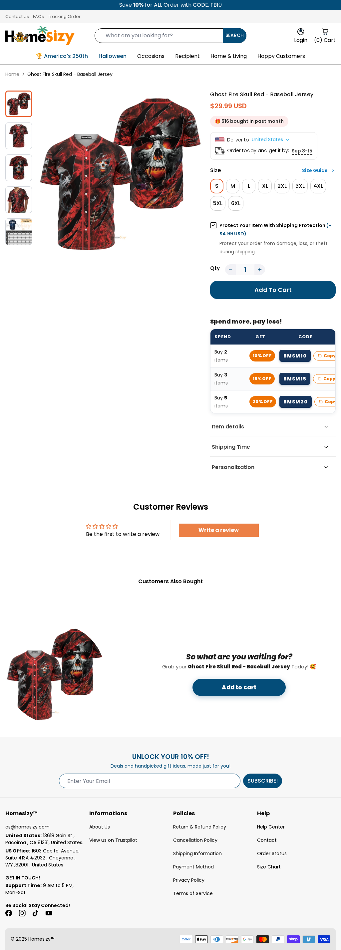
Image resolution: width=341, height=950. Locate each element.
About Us (99, 827)
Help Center (271, 827)
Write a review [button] (218, 530)
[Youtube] (48, 913)
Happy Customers (281, 56)
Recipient (187, 56)
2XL (282, 186)
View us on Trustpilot (113, 840)
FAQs (38, 16)
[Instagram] (22, 913)
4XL (318, 186)
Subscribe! (262, 781)
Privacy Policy (188, 880)
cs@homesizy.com (27, 827)
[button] (230, 269)
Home (12, 74)
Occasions (151, 56)
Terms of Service (193, 893)
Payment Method (193, 866)
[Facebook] (8, 913)
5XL (217, 203)
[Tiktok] (35, 913)
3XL (300, 186)
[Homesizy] (40, 35)
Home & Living (228, 56)
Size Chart (269, 866)
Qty (215, 268)
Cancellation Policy (195, 840)
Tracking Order (64, 16)
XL (265, 186)
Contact (267, 840)
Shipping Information (197, 853)
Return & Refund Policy (199, 827)
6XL (235, 203)
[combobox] (170, 35)
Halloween (113, 56)
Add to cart (239, 687)
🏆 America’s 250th (62, 56)
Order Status (272, 853)
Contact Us (17, 16)
